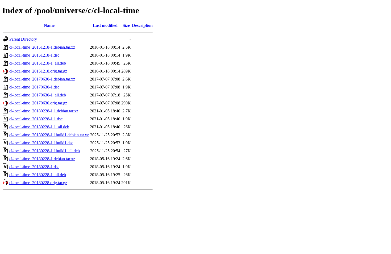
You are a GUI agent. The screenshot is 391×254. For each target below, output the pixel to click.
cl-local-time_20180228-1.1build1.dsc (41, 143)
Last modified (105, 25)
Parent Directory (23, 39)
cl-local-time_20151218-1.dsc (34, 55)
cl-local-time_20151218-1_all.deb (37, 63)
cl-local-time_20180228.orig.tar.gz (38, 182)
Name (49, 25)
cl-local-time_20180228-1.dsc (34, 166)
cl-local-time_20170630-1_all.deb (37, 95)
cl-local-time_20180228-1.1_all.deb (39, 127)
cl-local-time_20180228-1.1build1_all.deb (44, 151)
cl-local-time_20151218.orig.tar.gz (38, 71)
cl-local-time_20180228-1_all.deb (37, 174)
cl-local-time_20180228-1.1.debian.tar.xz (43, 111)
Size (126, 25)
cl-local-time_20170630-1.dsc (34, 87)
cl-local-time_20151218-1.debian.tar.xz (42, 47)
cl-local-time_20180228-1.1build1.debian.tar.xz (49, 135)
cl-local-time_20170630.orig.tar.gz (38, 103)
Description (142, 25)
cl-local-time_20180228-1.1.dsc (36, 119)
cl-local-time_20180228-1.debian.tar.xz (42, 158)
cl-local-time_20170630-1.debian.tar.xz (42, 79)
